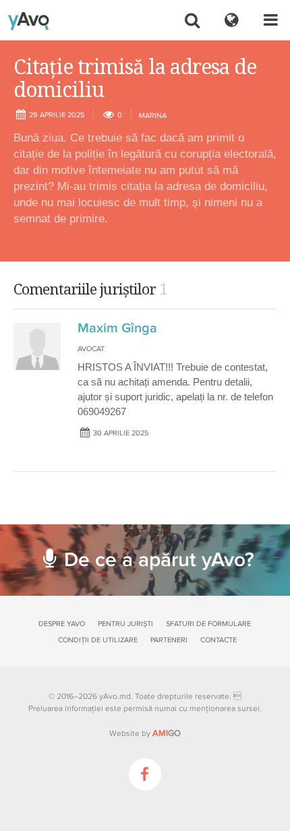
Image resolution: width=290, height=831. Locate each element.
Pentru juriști (125, 623)
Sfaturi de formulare (208, 623)
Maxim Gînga (117, 328)
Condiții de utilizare (98, 640)
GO (166, 733)
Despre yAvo (61, 623)
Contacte (218, 640)
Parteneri (168, 640)
